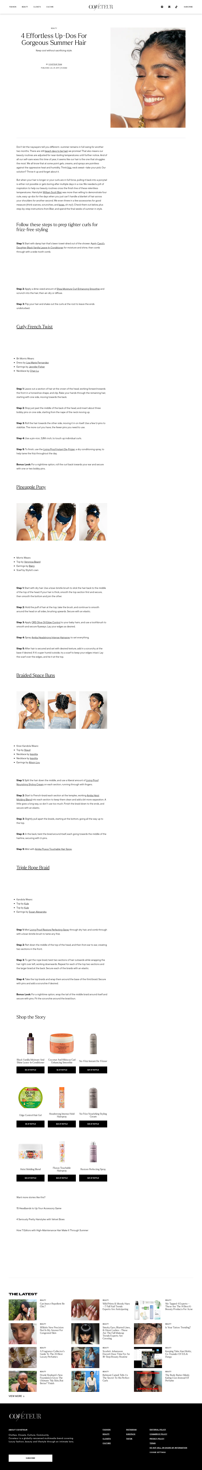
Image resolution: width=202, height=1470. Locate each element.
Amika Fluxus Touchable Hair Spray (53, 849)
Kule (26, 903)
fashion (12, 7)
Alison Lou (34, 762)
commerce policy (158, 1434)
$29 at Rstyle (93, 1070)
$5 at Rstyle (30, 1124)
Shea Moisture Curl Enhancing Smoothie (78, 289)
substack (130, 1434)
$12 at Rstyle (30, 1070)
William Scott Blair (52, 192)
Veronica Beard (32, 562)
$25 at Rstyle (62, 1124)
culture (50, 7)
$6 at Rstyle (62, 1070)
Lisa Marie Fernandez (37, 362)
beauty (25, 7)
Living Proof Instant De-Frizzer (59, 449)
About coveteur (18, 1429)
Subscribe (188, 7)
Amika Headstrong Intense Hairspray (51, 637)
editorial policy (158, 1429)
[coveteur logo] (101, 7)
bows (61, 204)
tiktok (129, 1439)
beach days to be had (56, 151)
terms (153, 1443)
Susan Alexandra (37, 912)
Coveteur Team (55, 64)
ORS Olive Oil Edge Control (46, 622)
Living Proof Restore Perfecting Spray (49, 929)
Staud (27, 750)
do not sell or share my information (168, 1448)
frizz (69, 167)
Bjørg (31, 566)
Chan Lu (34, 371)
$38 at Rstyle (93, 1124)
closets (37, 7)
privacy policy (157, 1439)
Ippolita (34, 754)
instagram (131, 1429)
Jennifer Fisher (37, 366)
